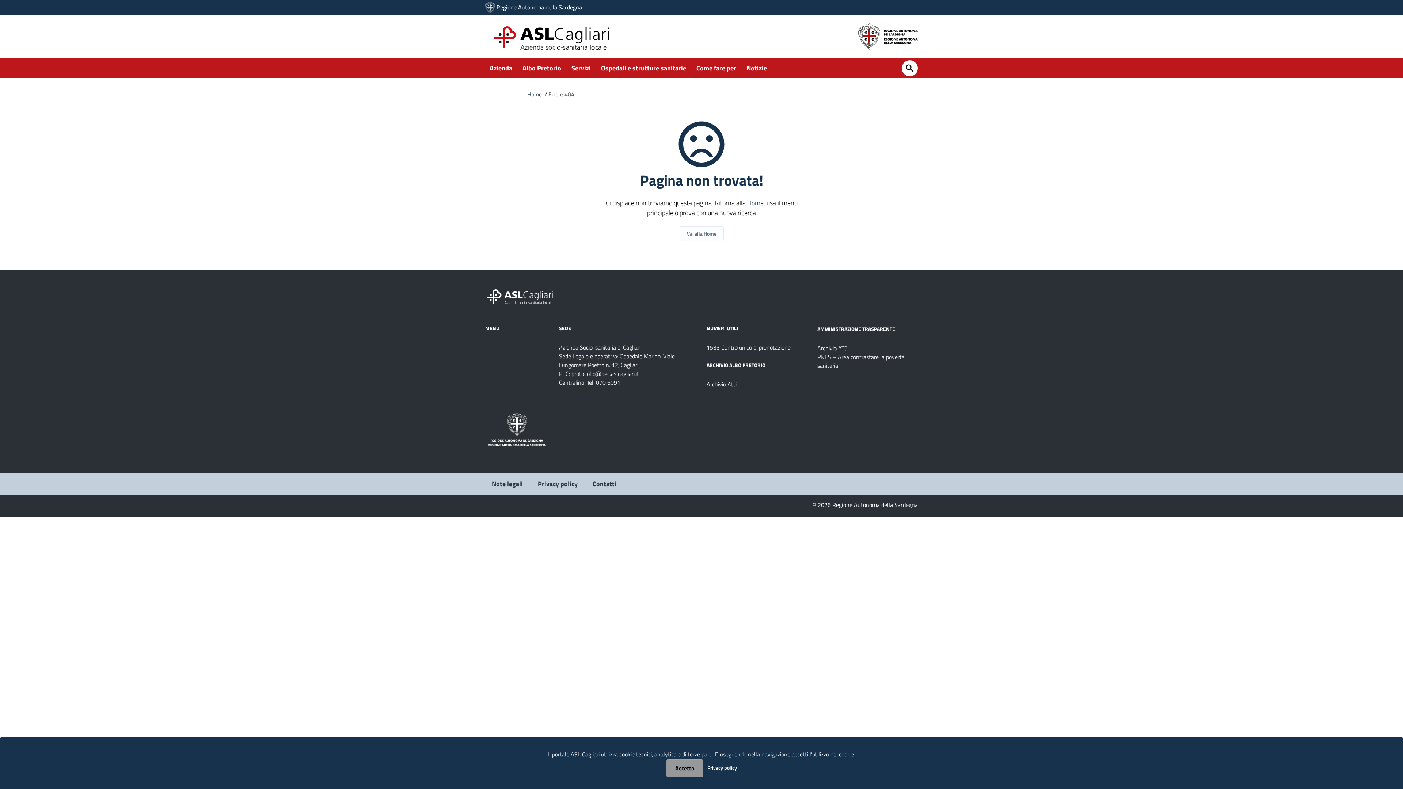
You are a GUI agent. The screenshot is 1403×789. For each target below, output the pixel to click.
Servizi (581, 68)
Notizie (756, 68)
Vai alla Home (701, 233)
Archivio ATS (832, 348)
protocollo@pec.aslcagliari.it (605, 373)
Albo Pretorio (541, 68)
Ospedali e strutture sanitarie (643, 68)
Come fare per (716, 68)
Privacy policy (558, 484)
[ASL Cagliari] (490, 7)
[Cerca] (910, 68)
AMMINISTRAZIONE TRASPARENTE (856, 329)
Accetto (684, 768)
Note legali (507, 484)
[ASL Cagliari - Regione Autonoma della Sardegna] (523, 296)
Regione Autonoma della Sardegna (539, 7)
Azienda (501, 68)
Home (534, 94)
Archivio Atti (722, 384)
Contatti (604, 484)
